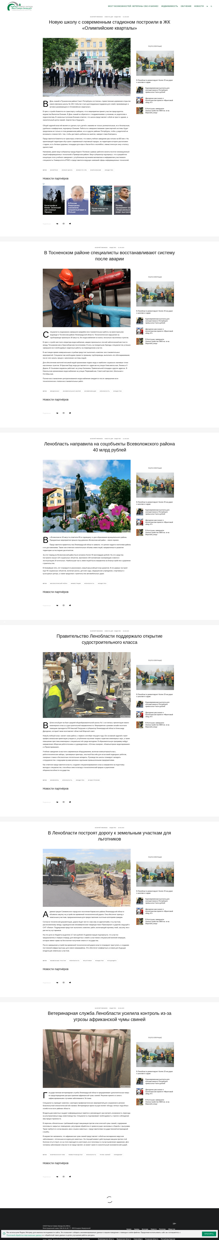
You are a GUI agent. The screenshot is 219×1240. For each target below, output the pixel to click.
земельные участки (58, 960)
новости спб (82, 170)
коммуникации (90, 391)
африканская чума (58, 1154)
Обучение (186, 6)
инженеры (55, 780)
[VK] (207, 6)
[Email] (63, 223)
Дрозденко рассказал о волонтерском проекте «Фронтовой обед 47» (159, 100)
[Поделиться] (57, 223)
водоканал (55, 391)
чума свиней (105, 1154)
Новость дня (109, 16)
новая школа (68, 170)
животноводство (76, 1154)
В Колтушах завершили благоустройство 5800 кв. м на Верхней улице (157, 111)
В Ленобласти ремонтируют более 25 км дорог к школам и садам (154, 81)
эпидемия (118, 1154)
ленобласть (105, 391)
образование (96, 170)
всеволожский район (59, 583)
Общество (117, 16)
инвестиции (76, 583)
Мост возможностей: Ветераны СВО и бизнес (133, 6)
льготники (88, 960)
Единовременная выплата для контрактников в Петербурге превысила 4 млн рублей (157, 90)
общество (109, 170)
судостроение (94, 780)
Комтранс (54, 170)
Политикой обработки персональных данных (24, 1235)
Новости (199, 6)
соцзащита (112, 960)
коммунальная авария (72, 391)
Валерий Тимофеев (96, 16)
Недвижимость (169, 6)
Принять (209, 1234)
